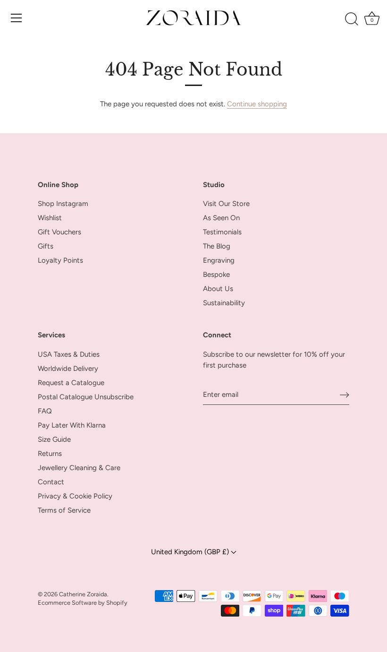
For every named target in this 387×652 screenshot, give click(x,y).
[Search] (352, 19)
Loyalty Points (60, 260)
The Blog (216, 246)
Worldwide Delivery (68, 368)
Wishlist (50, 218)
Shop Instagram (63, 203)
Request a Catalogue (71, 382)
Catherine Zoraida (83, 594)
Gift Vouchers (59, 232)
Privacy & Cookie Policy (75, 496)
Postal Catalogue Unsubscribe (86, 397)
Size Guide (54, 439)
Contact (51, 482)
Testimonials (222, 232)
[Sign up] (344, 394)
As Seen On (221, 218)
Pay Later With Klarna (72, 425)
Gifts (45, 246)
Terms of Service (64, 510)
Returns (50, 453)
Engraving (219, 260)
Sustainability (224, 303)
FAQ (45, 411)
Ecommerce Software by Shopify (82, 602)
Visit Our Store (226, 203)
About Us (218, 288)
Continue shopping (257, 104)
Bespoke (216, 274)
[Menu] (16, 18)
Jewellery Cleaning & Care (79, 467)
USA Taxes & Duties (69, 354)
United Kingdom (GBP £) (191, 552)
